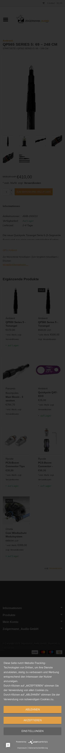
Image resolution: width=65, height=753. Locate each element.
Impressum (22, 748)
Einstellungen (32, 731)
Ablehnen (32, 709)
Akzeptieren (32, 720)
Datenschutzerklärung (38, 748)
